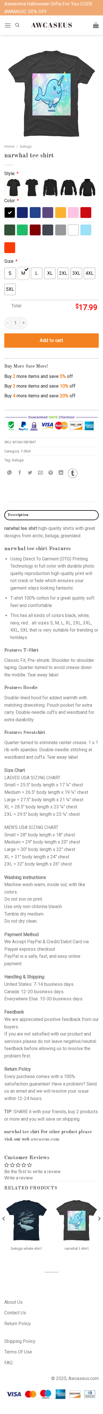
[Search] (17, 25)
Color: (11, 200)
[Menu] (7, 25)
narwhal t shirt (77, 1248)
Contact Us (15, 1312)
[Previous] (4, 1230)
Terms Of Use (18, 1352)
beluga (25, 146)
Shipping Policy (19, 1341)
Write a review (18, 1178)
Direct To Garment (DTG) (47, 559)
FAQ (8, 1362)
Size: (10, 261)
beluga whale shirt (26, 1248)
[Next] (99, 1230)
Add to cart (51, 340)
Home (9, 146)
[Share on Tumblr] (73, 473)
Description (18, 515)
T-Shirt (26, 451)
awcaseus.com (45, 1139)
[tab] (51, 515)
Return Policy (17, 1323)
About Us (13, 1302)
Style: (11, 173)
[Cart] (96, 25)
